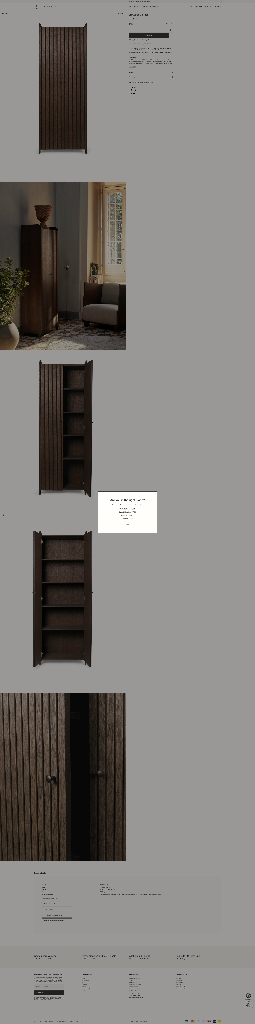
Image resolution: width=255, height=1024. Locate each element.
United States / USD (127, 509)
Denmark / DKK (127, 516)
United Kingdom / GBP (127, 512)
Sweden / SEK (127, 519)
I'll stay (127, 524)
